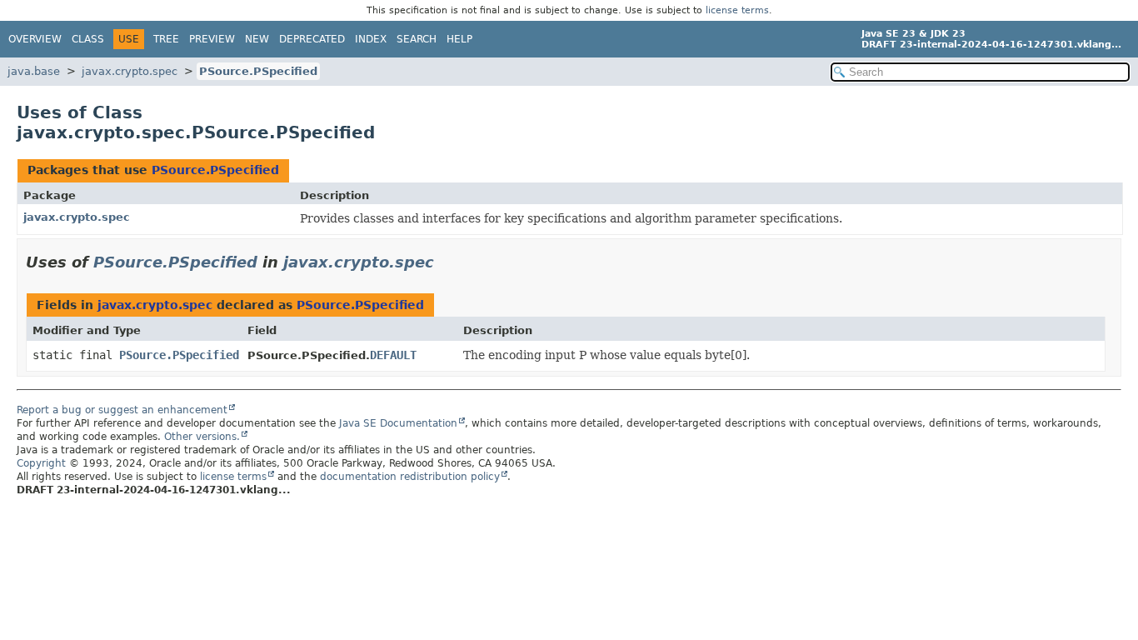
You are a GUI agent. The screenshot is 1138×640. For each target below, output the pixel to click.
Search (417, 39)
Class (88, 39)
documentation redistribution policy (410, 476)
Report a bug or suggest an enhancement (122, 410)
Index (371, 39)
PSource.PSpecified (258, 71)
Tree (166, 39)
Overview (35, 39)
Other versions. (202, 436)
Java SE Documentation (398, 423)
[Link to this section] (445, 262)
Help (459, 39)
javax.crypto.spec (129, 71)
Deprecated (312, 39)
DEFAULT (393, 355)
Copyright (41, 463)
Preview (212, 39)
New (257, 39)
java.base (33, 71)
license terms (737, 10)
